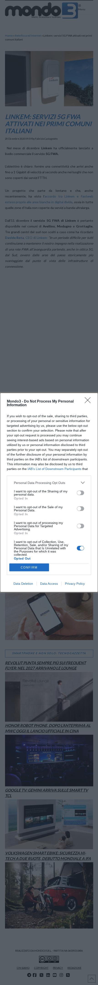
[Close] (89, 401)
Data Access (49, 583)
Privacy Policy (75, 583)
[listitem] (49, 482)
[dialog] (49, 492)
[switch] (80, 493)
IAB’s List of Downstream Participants (54, 469)
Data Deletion (23, 583)
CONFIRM (29, 567)
